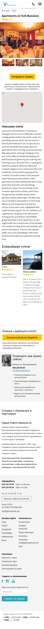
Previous (4, 40)
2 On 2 (4, 266)
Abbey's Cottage (29, 271)
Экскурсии (6, 529)
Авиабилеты (7, 536)
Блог (21, 546)
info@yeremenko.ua (21, 371)
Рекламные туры (9, 561)
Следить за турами (15, 598)
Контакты (23, 536)
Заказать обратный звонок (16, 498)
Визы (4, 540)
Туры (4, 522)
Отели (4, 525)
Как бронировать (10, 565)
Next (40, 40)
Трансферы (7, 533)
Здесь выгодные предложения (15, 587)
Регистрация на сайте (12, 568)
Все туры (6, 10)
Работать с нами (9, 557)
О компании (24, 522)
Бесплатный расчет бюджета (22, 337)
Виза (14, 10)
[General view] (22, 40)
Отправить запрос (22, 76)
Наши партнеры (26, 532)
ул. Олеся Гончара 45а (12, 507)
